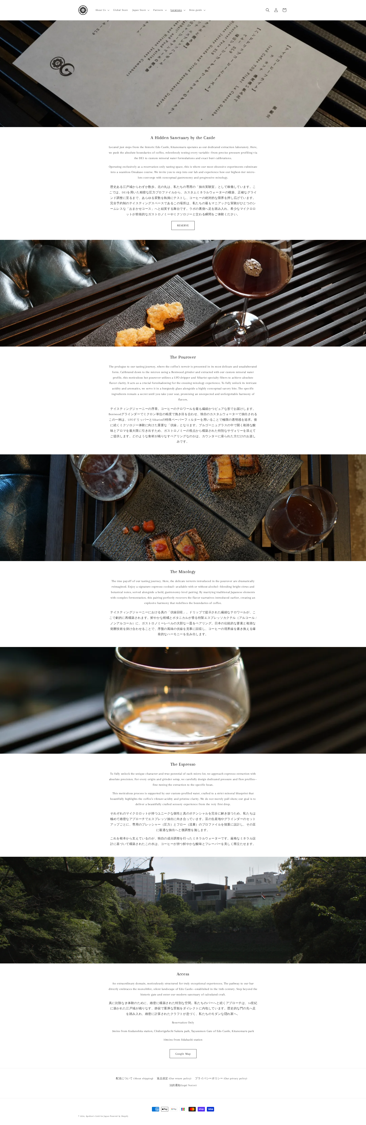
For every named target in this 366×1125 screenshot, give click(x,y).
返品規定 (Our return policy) (174, 1078)
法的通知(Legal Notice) (183, 1085)
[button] (102, 10)
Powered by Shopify (119, 1116)
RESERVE (183, 225)
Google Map (183, 1053)
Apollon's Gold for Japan (97, 1116)
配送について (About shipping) (134, 1078)
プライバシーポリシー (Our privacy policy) (221, 1078)
